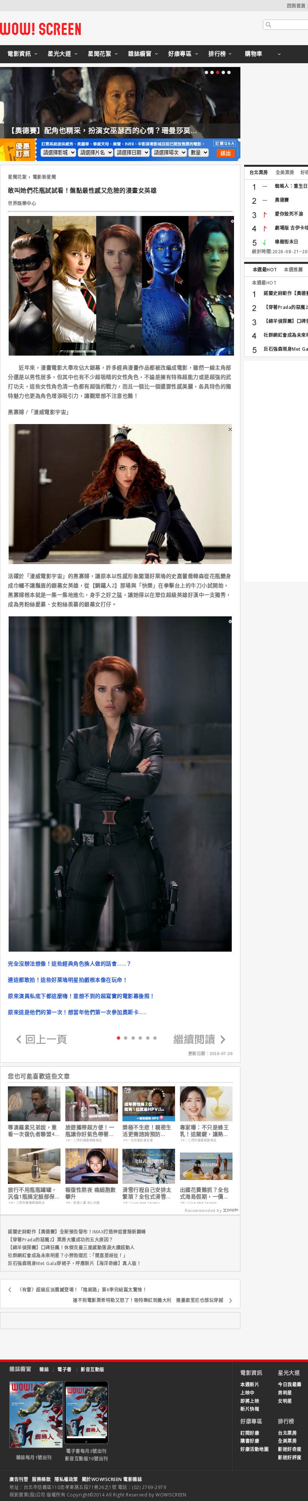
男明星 (285, 1393)
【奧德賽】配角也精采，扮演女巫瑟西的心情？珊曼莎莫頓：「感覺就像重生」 (134, 130)
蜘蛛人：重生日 (291, 186)
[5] (155, 1037)
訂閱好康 (249, 1433)
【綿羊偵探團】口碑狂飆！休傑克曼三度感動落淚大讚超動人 (71, 1247)
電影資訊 (19, 53)
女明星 (285, 1401)
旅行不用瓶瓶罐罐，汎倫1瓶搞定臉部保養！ (32, 1193)
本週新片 (249, 1384)
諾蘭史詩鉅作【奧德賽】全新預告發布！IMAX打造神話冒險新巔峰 (77, 1232)
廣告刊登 (18, 1479)
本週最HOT (265, 269)
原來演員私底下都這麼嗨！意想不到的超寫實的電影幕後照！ (81, 995)
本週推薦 (293, 269)
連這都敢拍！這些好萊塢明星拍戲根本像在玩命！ (68, 979)
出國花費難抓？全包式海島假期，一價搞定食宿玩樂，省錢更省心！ (204, 1193)
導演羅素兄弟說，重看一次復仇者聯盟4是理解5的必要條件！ (34, 1131)
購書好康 (249, 1441)
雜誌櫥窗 (139, 53)
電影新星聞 (44, 177)
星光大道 (59, 53)
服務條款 (41, 1479)
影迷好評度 (290, 1457)
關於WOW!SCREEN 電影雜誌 (112, 1479)
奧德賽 (282, 200)
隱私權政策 (66, 1479)
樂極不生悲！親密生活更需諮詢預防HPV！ (147, 1131)
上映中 (247, 1393)
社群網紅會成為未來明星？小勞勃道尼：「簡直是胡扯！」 (68, 1255)
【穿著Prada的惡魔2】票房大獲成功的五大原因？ (60, 1239)
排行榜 (217, 53)
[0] (118, 1037)
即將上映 (249, 1401)
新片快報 (249, 1409)
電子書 (64, 1369)
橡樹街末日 (287, 242)
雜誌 (44, 1369)
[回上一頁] (41, 1040)
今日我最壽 (290, 1384)
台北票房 (258, 172)
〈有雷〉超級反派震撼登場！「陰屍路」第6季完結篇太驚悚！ (82, 1290)
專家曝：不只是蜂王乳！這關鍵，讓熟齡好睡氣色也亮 (204, 1131)
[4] (147, 1037)
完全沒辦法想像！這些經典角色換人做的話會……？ (70, 963)
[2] (133, 1037)
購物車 (254, 53)
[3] (140, 1037)
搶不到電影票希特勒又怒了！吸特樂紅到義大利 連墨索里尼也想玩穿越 (148, 1300)
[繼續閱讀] (199, 1040)
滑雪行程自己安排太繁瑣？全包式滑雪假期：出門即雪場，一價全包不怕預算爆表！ (147, 1193)
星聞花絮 (99, 53)
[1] (125, 1037)
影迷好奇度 (290, 1449)
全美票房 (285, 172)
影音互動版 (92, 1369)
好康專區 (180, 53)
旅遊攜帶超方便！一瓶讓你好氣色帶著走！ (90, 1131)
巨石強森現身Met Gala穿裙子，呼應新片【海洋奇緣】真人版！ (74, 1263)
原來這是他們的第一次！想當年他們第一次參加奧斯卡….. (77, 1012)
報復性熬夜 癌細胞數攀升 (90, 1193)
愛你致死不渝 (289, 214)
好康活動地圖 (254, 1449)
